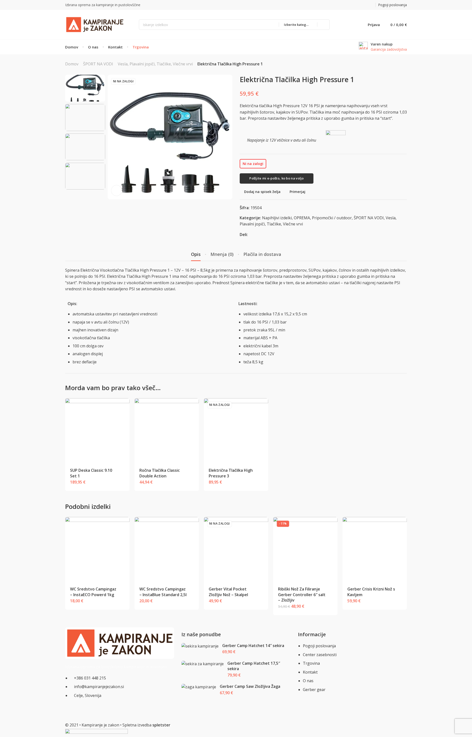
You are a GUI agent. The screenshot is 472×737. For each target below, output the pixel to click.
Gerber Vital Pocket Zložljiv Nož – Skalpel (228, 591)
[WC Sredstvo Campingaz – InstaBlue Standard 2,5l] (166, 549)
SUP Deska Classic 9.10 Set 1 (91, 473)
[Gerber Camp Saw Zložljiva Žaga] (198, 687)
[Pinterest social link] (365, 5)
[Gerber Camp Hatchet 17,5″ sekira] (202, 664)
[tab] (196, 254)
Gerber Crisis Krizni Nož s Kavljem (371, 591)
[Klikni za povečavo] (116, 190)
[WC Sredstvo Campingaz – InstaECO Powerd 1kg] (97, 549)
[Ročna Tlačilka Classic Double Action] (166, 430)
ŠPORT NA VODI (98, 64)
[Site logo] (94, 24)
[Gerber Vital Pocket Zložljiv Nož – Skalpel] (236, 549)
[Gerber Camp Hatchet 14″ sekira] (200, 646)
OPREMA (302, 218)
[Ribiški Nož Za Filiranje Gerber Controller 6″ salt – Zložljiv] (305, 549)
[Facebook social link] (359, 5)
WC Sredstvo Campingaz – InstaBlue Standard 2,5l (163, 591)
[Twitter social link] (372, 5)
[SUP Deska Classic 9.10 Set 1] (97, 430)
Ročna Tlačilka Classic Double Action (159, 473)
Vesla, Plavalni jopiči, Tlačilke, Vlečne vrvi (155, 64)
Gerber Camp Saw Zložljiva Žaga (250, 686)
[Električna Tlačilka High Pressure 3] (236, 430)
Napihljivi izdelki (277, 218)
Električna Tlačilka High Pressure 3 (231, 473)
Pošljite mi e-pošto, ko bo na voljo (276, 178)
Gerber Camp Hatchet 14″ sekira (253, 645)
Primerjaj (297, 192)
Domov (71, 64)
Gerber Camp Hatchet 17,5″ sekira (253, 666)
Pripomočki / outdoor (332, 218)
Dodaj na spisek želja (262, 192)
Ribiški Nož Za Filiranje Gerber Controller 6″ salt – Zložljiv (301, 594)
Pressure (158, 270)
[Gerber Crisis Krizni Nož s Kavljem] (374, 549)
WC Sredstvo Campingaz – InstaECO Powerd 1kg (93, 591)
